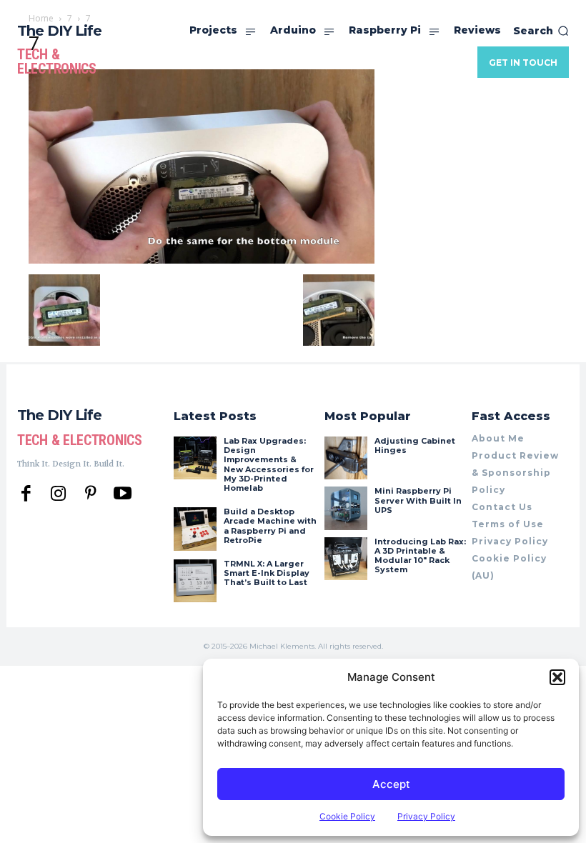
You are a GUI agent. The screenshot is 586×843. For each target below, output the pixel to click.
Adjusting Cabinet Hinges (414, 445)
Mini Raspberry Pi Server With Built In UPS (418, 500)
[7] (201, 260)
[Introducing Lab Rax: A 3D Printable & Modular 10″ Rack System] (345, 558)
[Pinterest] (90, 494)
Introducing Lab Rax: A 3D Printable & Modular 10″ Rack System (420, 556)
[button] (557, 677)
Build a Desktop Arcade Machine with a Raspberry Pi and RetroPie (270, 526)
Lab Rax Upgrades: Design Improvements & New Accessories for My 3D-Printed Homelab (269, 464)
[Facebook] (26, 494)
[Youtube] (122, 494)
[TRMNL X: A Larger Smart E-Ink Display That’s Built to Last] (195, 580)
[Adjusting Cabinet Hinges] (345, 458)
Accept (391, 784)
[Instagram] (58, 494)
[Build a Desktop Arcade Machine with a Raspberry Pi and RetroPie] (195, 528)
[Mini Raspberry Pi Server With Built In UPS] (345, 508)
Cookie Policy (347, 816)
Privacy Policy (426, 816)
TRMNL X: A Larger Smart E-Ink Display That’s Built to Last (266, 573)
